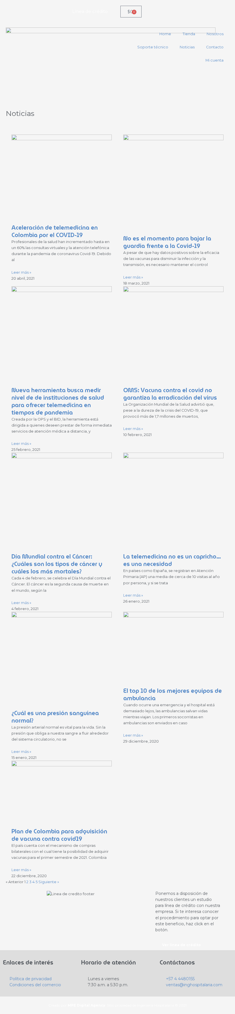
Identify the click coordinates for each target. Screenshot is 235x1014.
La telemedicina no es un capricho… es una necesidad (172, 560)
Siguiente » (48, 882)
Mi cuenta (214, 60)
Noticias (187, 47)
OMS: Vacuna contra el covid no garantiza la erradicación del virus (170, 394)
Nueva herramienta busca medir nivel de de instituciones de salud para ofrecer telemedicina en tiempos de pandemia (57, 401)
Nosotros (215, 34)
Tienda (189, 34)
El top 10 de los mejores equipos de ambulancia (172, 694)
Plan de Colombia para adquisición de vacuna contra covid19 (59, 835)
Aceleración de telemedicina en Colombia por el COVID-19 (54, 231)
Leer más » (21, 272)
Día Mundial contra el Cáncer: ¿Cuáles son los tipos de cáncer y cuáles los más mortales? (56, 564)
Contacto (215, 47)
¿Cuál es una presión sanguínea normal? (55, 717)
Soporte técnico (152, 47)
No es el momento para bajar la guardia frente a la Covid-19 (167, 242)
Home (165, 34)
